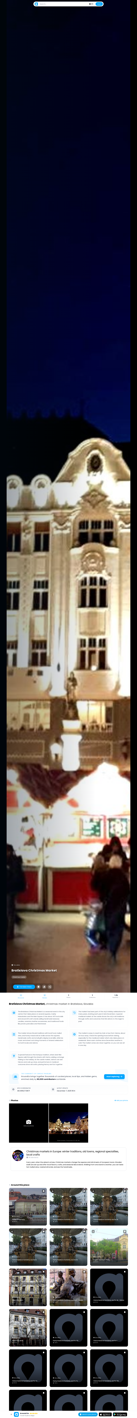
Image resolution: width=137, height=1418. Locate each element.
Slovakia (16, 965)
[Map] (44, 987)
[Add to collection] (38, 987)
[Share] (50, 987)
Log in (99, 4)
